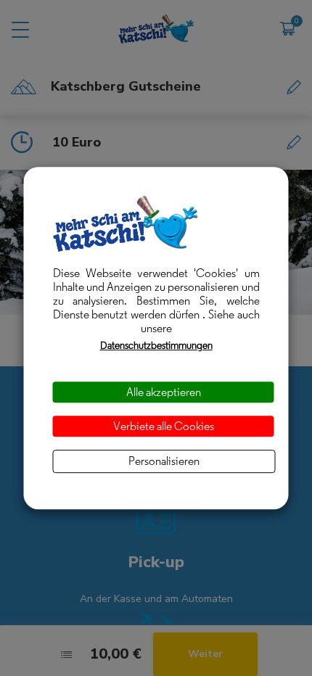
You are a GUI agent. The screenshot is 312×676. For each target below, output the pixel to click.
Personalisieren (164, 462)
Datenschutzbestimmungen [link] (156, 345)
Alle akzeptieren (163, 392)
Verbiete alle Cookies (163, 426)
